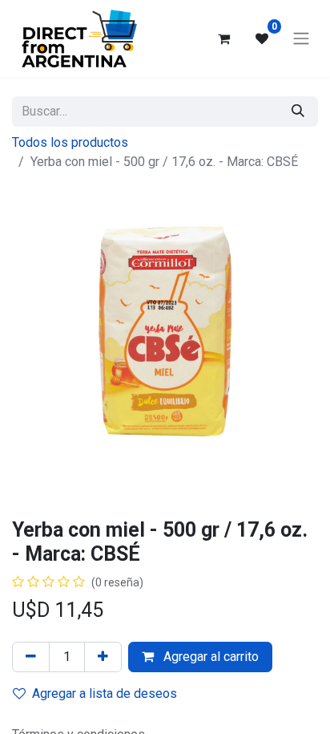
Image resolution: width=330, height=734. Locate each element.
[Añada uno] (103, 657)
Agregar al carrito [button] (209, 656)
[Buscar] (298, 111)
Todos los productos (70, 142)
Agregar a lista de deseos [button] (104, 693)
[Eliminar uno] (31, 657)
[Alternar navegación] (301, 39)
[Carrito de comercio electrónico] (223, 38)
